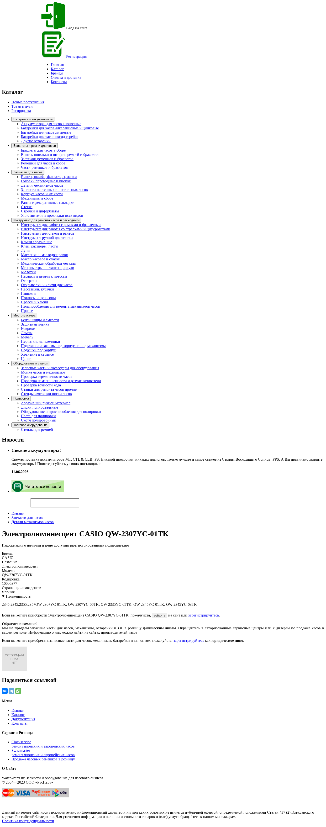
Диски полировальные (39, 407)
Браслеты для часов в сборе (43, 150)
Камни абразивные (36, 242)
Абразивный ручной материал (45, 403)
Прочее (27, 311)
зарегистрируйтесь (203, 615)
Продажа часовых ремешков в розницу (43, 759)
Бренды (57, 73)
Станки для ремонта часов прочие (49, 389)
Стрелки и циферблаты (40, 211)
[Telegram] (11, 691)
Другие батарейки (36, 141)
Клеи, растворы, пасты (39, 246)
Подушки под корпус (38, 350)
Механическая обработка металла (48, 263)
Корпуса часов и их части (42, 194)
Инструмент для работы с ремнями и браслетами (61, 225)
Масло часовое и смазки (40, 259)
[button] (87, 500)
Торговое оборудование (30, 425)
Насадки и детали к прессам (44, 276)
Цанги (26, 359)
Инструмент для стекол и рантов (47, 233)
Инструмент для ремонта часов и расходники (46, 220)
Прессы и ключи (34, 302)
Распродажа (21, 111)
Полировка (21, 398)
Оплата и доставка (66, 77)
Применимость (18, 596)
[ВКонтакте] (5, 691)
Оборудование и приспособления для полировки (61, 412)
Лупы (25, 250)
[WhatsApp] (18, 691)
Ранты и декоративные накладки (47, 202)
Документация (23, 719)
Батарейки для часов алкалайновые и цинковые (60, 128)
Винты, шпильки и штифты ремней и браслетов (60, 155)
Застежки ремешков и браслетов (47, 159)
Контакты (59, 82)
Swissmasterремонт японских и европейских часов (43, 752)
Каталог (57, 69)
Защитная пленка (35, 324)
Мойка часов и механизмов (43, 372)
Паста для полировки (38, 416)
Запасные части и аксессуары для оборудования (60, 368)
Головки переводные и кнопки (46, 181)
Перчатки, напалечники (40, 341)
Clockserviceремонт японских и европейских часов (43, 744)
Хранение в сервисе (37, 354)
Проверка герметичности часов (46, 376)
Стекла (26, 207)
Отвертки (29, 281)
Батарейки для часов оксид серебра (49, 137)
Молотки (28, 272)
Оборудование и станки (30, 363)
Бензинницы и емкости (40, 320)
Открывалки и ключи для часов (47, 285)
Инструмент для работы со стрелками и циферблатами (65, 229)
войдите (159, 615)
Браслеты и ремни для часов (34, 145)
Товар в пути (22, 106)
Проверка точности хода (41, 385)
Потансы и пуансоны (38, 298)
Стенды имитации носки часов (46, 394)
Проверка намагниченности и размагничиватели (61, 381)
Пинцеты (28, 293)
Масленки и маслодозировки (44, 255)
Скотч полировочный (38, 420)
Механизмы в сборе (37, 198)
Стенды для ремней (37, 429)
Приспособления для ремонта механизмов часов (60, 306)
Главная (17, 513)
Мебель (27, 337)
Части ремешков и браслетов (44, 167)
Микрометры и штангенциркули (47, 268)
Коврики (28, 329)
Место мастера (24, 315)
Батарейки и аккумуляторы (33, 119)
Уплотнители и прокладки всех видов (52, 215)
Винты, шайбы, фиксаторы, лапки (49, 177)
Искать (16, 500)
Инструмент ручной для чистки (47, 238)
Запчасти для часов (27, 172)
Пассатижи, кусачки (37, 289)
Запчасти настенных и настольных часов (54, 190)
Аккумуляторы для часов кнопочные (51, 124)
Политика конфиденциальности (28, 821)
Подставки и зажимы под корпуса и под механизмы (63, 346)
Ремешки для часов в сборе (43, 163)
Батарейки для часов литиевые (46, 132)
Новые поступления (27, 102)
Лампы (26, 333)
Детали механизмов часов (42, 185)
